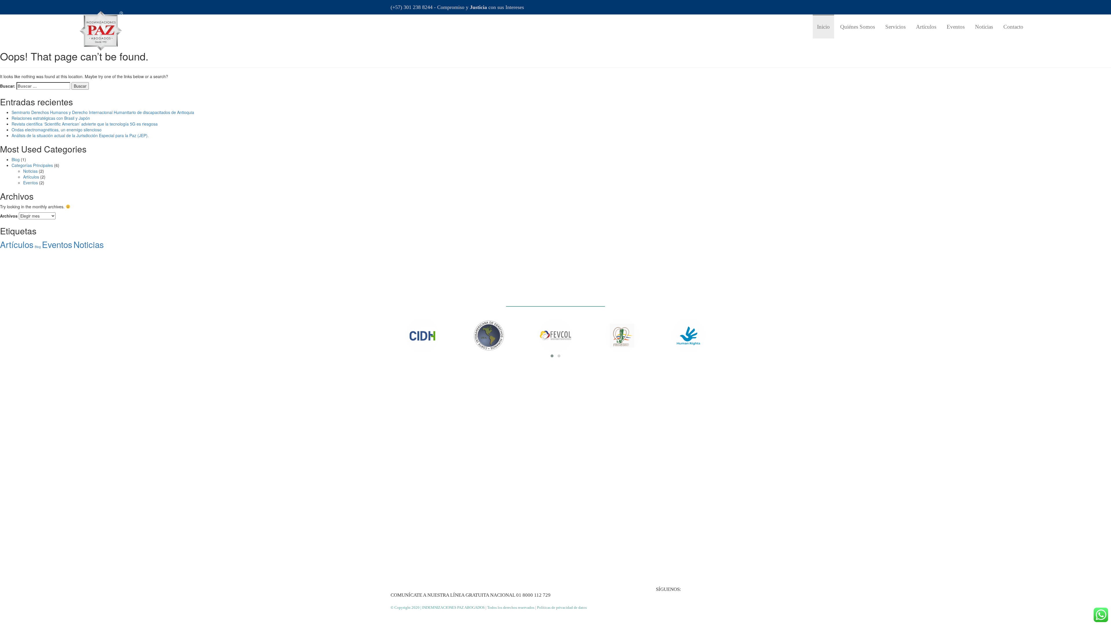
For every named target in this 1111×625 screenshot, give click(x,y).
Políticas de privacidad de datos (562, 607)
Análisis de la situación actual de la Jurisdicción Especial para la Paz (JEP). (80, 135)
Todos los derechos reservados (510, 607)
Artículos (926, 27)
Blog (16, 159)
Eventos (956, 27)
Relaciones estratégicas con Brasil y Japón (51, 118)
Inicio (823, 27)
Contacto (1013, 27)
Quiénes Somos (857, 27)
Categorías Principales (32, 165)
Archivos (9, 216)
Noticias (984, 27)
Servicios (895, 27)
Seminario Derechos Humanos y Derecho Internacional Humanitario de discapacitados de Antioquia (103, 112)
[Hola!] (1101, 615)
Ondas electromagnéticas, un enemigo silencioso (57, 130)
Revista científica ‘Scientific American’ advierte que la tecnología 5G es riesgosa (85, 124)
